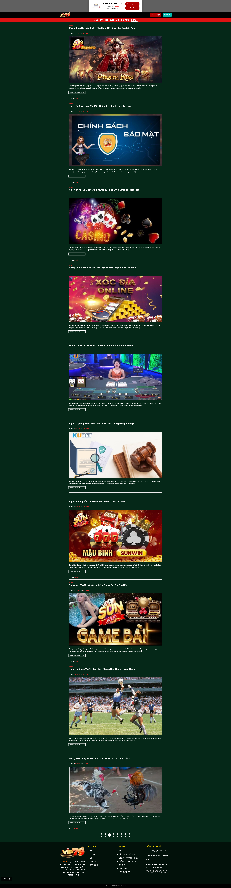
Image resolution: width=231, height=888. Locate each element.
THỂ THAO (125, 20)
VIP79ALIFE (86, 33)
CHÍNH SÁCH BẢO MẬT (128, 861)
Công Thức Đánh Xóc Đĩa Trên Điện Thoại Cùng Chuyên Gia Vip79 (103, 267)
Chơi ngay (7, 879)
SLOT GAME (114, 20)
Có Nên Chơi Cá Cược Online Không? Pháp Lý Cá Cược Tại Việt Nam (104, 189)
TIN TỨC (134, 20)
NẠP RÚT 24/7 (124, 872)
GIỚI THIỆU (123, 851)
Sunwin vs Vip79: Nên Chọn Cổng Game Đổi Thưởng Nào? (99, 585)
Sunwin (117, 6)
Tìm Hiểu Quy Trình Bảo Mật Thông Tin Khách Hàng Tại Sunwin (101, 106)
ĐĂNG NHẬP (123, 868)
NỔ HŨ (92, 851)
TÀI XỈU (92, 854)
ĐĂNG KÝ (122, 865)
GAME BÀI (94, 865)
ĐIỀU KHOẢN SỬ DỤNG (127, 854)
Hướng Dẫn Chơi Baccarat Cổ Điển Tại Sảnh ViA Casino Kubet (101, 345)
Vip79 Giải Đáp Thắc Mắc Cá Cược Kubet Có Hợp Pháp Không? (101, 423)
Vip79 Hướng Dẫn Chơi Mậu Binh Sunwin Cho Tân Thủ (97, 501)
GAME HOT (104, 20)
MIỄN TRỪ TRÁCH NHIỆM (128, 858)
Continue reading (77, 92)
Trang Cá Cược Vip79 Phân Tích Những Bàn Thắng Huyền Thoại (102, 669)
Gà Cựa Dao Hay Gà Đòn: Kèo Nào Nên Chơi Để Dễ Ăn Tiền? (99, 758)
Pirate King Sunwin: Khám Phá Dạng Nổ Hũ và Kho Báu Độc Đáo (102, 28)
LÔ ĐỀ (95, 20)
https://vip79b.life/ (159, 851)
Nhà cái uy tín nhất (132, 4)
